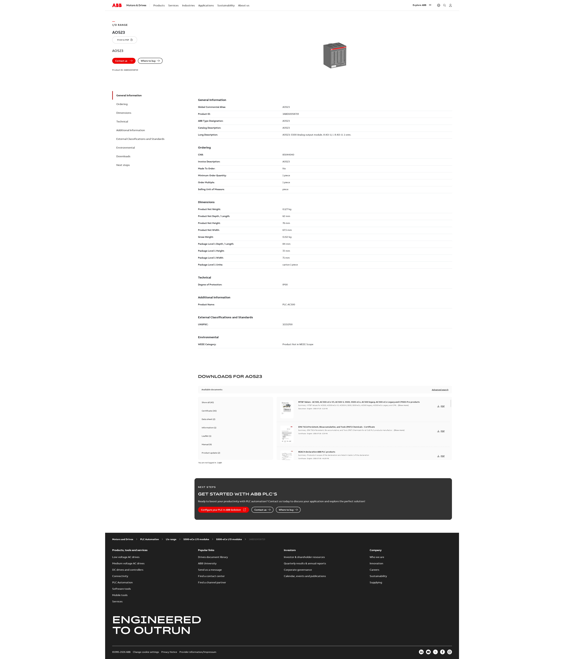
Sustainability (226, 5)
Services (173, 5)
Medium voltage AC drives (128, 563)
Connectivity (120, 576)
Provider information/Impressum (197, 651)
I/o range (171, 539)
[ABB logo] (117, 5)
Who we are (377, 557)
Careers (374, 569)
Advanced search (440, 389)
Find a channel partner (212, 582)
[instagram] (449, 652)
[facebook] (442, 652)
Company (376, 550)
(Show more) (403, 405)
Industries (188, 5)
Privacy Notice (169, 651)
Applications (206, 5)
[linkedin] (421, 652)
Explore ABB (419, 5)
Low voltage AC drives (125, 557)
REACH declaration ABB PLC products (316, 451)
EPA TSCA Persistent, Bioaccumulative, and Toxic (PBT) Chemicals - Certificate (336, 427)
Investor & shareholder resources (304, 557)
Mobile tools (120, 595)
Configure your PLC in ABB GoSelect (221, 509)
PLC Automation (149, 539)
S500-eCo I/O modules (196, 539)
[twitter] (435, 652)
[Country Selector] (438, 5)
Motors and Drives (122, 539)
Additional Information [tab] (130, 130)
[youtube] (428, 652)
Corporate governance (298, 569)
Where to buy (148, 60)
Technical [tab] (122, 121)
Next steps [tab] (123, 165)
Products (159, 5)
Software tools (121, 588)
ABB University (207, 563)
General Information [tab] (129, 95)
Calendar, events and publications (305, 576)
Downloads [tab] (123, 156)
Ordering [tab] (122, 104)
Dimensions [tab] (123, 112)
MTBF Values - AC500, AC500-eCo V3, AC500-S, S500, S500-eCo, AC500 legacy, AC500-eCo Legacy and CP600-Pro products (359, 402)
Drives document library (213, 557)
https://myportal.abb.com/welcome (450, 5)
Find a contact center (211, 576)
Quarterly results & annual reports (305, 563)
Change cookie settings (146, 651)
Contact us (121, 60)
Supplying (376, 582)
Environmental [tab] (125, 147)
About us (243, 5)
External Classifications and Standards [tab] (140, 139)
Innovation (376, 563)
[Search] (444, 5)
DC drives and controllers (127, 569)
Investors (290, 550)
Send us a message (210, 569)
